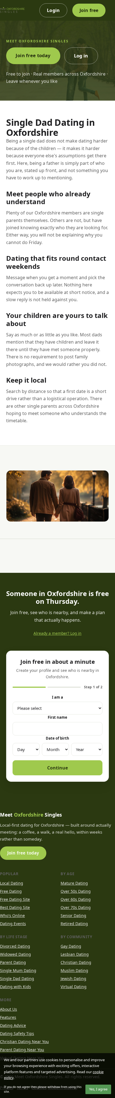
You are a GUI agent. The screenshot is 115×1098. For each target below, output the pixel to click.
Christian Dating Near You (24, 1041)
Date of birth (57, 738)
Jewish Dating (73, 978)
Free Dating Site (15, 899)
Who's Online (12, 915)
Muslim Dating (74, 970)
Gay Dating (71, 946)
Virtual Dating (74, 986)
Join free (89, 10)
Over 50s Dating (76, 891)
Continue (57, 768)
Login (53, 10)
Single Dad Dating (17, 978)
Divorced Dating (15, 946)
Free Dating (11, 891)
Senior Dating (73, 915)
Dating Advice (13, 1025)
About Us (8, 1009)
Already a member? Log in (57, 633)
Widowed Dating (15, 954)
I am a (57, 697)
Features (8, 1017)
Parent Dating (13, 962)
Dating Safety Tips (17, 1033)
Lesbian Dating (75, 954)
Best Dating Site (15, 907)
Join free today (33, 55)
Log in (81, 55)
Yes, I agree (98, 1089)
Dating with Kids (15, 986)
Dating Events (13, 923)
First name (57, 717)
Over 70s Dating (76, 907)
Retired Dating (74, 923)
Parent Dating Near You (22, 1049)
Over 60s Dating (76, 899)
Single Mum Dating (18, 970)
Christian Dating (76, 962)
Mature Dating (74, 883)
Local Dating (11, 883)
